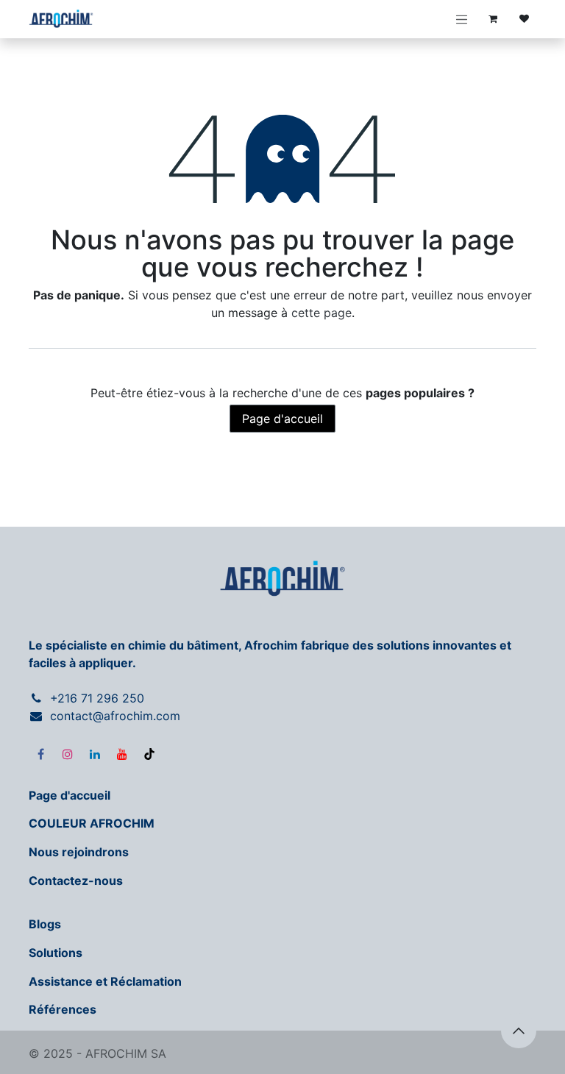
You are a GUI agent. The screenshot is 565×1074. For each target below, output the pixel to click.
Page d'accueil (282, 418)
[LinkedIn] (95, 754)
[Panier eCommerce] (492, 19)
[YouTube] (122, 754)
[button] (518, 1030)
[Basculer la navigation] (462, 19)
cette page (321, 312)
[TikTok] (149, 754)
